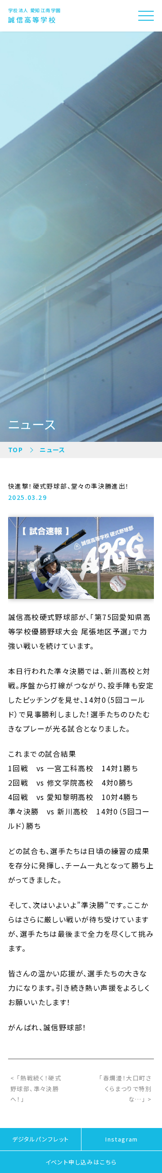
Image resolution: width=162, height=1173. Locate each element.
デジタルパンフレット (40, 1139)
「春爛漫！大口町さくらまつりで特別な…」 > (125, 1088)
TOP (15, 449)
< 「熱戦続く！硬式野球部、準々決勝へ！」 (35, 1088)
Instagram (121, 1139)
